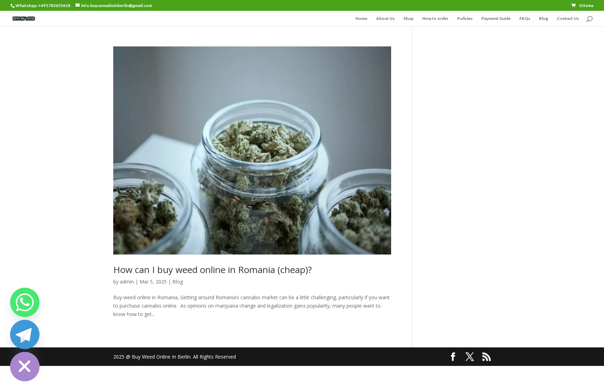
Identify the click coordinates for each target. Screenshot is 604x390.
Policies (465, 18)
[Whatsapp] (24, 302)
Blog (543, 18)
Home (361, 18)
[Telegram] (24, 334)
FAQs (524, 18)
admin (127, 281)
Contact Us (568, 18)
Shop (408, 18)
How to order (435, 18)
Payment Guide (496, 18)
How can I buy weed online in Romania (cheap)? (212, 269)
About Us (385, 18)
